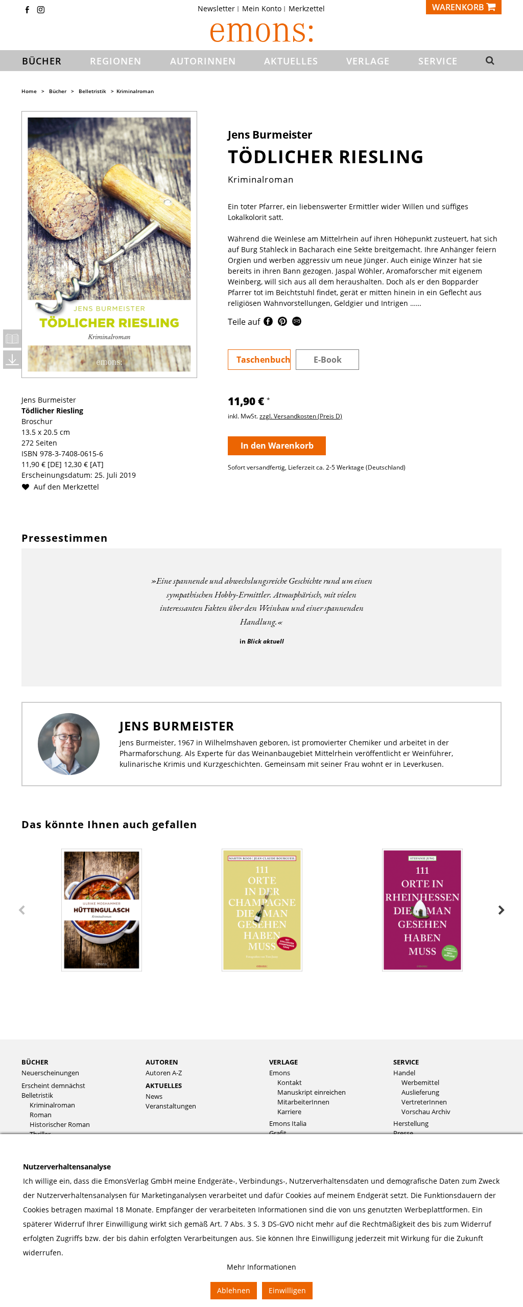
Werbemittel (420, 1083)
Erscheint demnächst (53, 1086)
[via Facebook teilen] (268, 323)
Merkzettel (307, 8)
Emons (279, 1073)
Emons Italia (287, 1123)
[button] (489, 61)
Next (501, 910)
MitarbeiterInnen (303, 1102)
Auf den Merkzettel (65, 487)
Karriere (289, 1112)
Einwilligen (287, 1290)
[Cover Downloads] (12, 359)
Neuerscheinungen (50, 1073)
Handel (404, 1073)
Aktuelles (164, 1085)
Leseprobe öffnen (12, 338)
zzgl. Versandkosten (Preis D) (300, 416)
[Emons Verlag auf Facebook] (27, 10)
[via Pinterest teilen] (282, 323)
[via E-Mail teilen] (297, 323)
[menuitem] (219, 8)
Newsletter (216, 8)
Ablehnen (233, 1290)
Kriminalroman (135, 91)
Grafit (278, 1133)
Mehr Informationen (261, 1267)
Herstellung (411, 1123)
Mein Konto (261, 8)
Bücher (57, 91)
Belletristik (92, 91)
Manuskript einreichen (311, 1092)
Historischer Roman (60, 1124)
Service (406, 1062)
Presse (403, 1133)
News (154, 1096)
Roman (41, 1115)
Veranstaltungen (171, 1106)
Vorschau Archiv (425, 1112)
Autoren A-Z (164, 1073)
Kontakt (289, 1083)
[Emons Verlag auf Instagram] (41, 10)
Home (29, 91)
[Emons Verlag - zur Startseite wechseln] (261, 32)
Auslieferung (420, 1092)
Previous (21, 910)
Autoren (162, 1062)
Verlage (283, 1062)
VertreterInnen (424, 1102)
